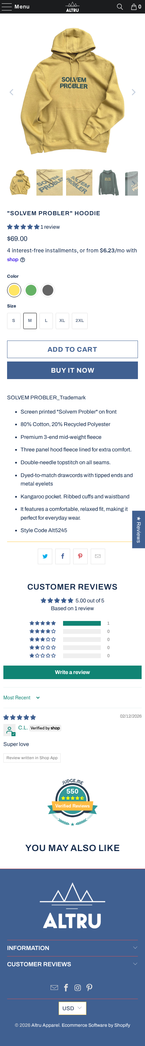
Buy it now (72, 370)
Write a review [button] (72, 672)
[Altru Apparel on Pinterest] (90, 988)
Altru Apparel (45, 1025)
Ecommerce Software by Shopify (96, 1025)
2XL (80, 320)
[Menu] (3, 7)
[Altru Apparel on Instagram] (78, 988)
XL (62, 320)
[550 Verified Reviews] (72, 829)
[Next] (132, 92)
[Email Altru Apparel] (55, 988)
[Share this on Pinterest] (80, 556)
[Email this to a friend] (98, 556)
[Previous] (12, 92)
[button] (23, 227)
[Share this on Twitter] (45, 556)
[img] (19, 717)
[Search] (120, 7)
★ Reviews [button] (139, 529)
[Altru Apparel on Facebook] (66, 988)
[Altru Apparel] (72, 7)
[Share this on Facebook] (62, 556)
